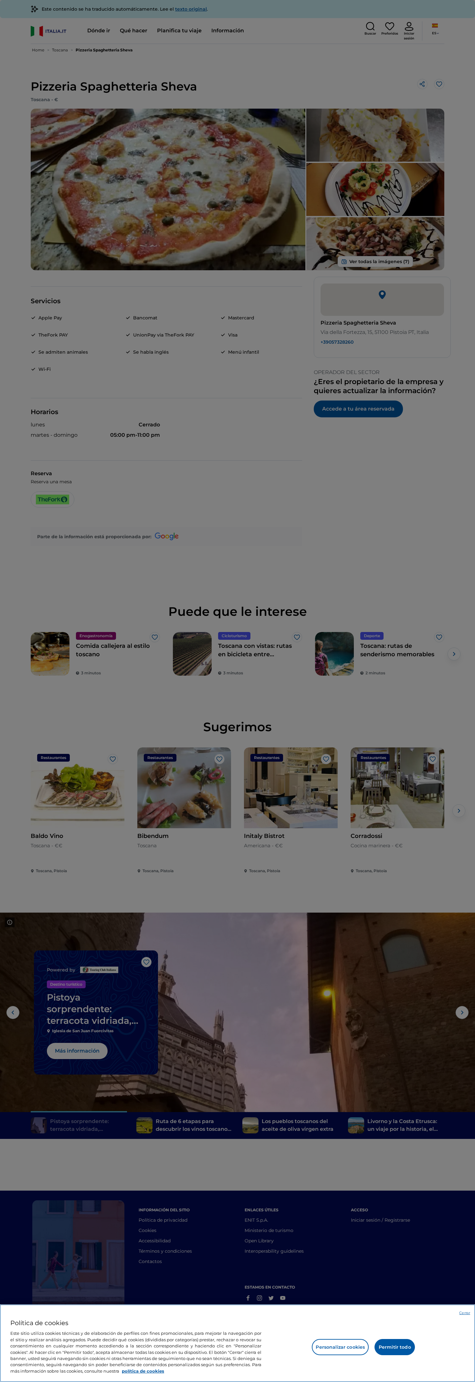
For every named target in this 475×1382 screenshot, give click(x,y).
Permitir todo (395, 1347)
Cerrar (464, 1313)
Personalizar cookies (340, 1347)
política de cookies (143, 1371)
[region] (237, 1343)
